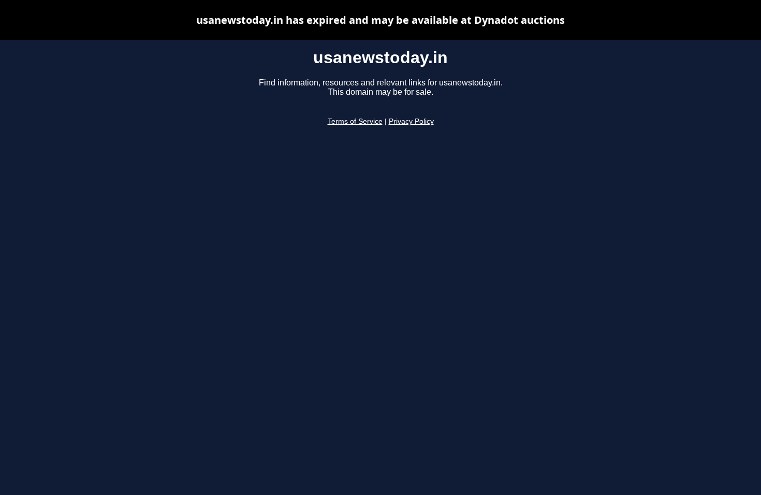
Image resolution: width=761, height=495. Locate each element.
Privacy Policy (411, 121)
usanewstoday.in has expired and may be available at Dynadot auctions (380, 20)
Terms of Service (355, 121)
